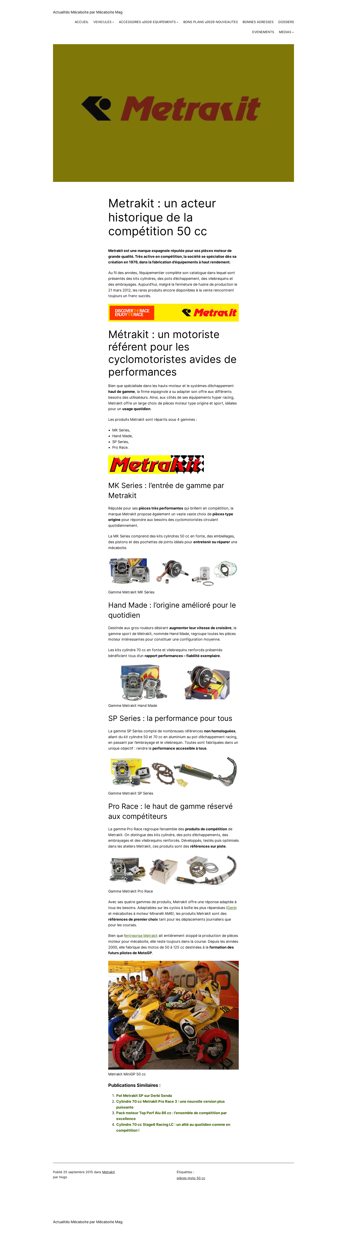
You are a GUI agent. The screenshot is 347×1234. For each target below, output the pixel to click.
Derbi (232, 908)
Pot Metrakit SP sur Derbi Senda (144, 1095)
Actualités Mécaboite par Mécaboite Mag (87, 12)
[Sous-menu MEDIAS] (293, 32)
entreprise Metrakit (141, 935)
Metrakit (108, 1172)
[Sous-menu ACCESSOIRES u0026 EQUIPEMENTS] (178, 22)
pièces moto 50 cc (191, 1178)
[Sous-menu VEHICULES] (113, 22)
